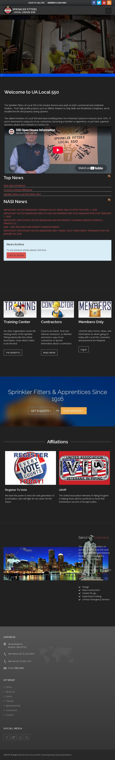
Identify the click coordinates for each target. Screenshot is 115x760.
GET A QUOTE (40, 411)
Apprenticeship (13, 705)
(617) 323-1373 (23, 661)
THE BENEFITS (13, 352)
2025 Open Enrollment (14, 185)
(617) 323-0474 (26, 653)
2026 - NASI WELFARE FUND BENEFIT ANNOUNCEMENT (32, 226)
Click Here (19, 668)
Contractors (11, 710)
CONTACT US (73, 51)
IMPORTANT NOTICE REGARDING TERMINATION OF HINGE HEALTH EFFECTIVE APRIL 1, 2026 (50, 209)
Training (9, 701)
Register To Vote (84, 489)
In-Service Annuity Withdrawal (18, 189)
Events (9, 696)
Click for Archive (16, 255)
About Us (10, 691)
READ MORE (49, 352)
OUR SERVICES (72, 411)
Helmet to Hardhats (32, 489)
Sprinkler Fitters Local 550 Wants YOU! (22, 194)
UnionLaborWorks (63, 754)
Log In (84, 349)
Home (9, 687)
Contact (9, 714)
